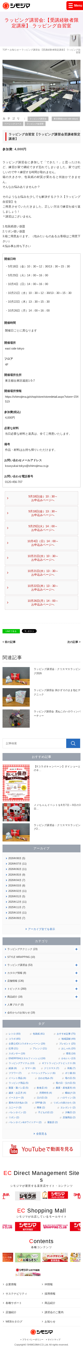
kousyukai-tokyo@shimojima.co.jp (26, 465)
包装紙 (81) (39, 1033)
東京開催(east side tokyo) (66, 119)
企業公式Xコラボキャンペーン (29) (27, 1043)
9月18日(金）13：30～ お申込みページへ (43, 513)
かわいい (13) (68, 1058)
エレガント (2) (67, 1107)
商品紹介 (50, 1302)
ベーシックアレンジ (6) (43, 1073)
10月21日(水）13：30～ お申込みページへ (43, 572)
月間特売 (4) (45, 1092)
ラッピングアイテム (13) (21, 1063)
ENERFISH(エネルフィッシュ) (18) (27, 1058)
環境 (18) (70, 1053)
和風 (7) (71, 1068)
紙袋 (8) (13, 1068)
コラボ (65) (14, 1038)
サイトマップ (54, 1339)
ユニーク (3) (15, 1107)
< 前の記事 (9, 641)
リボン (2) (14, 1117)
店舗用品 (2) (69, 1117)
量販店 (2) (52, 1122)
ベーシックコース (12, 124)
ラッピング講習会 (38, 119)
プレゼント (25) (67, 1043)
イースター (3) (16, 1097)
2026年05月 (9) (16, 874)
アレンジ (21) (40, 1048)
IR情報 (49, 1284)
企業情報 (11, 1284)
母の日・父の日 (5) (65, 1083)
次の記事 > (73, 641)
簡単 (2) (41, 1107)
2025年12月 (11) (17, 901)
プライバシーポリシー (32, 1339)
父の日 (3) (42, 1097)
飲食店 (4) (42, 1087)
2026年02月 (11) (17, 891)
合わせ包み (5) (45, 1078)
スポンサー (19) (17, 1053)
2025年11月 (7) (16, 907)
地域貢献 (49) (68, 1038)
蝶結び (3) (70, 1092)
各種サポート (14, 1302)
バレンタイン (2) (17, 1112)
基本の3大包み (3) (18, 1102)
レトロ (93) (14, 1033)
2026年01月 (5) (16, 896)
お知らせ (14, 49)
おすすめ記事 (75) (66, 1033)
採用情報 (50, 1293)
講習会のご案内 (54, 1312)
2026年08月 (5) (16, 858)
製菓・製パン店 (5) (18, 1087)
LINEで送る (11, 631)
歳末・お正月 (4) (17, 1092)
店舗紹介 (11, 1312)
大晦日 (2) (70, 1112)
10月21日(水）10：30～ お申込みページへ (43, 558)
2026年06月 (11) (17, 869)
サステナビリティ (16, 1293)
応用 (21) (13, 1048)
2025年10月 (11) (17, 912)
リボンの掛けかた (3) (64, 1102)
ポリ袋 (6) (70, 1073)
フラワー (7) (15, 1073)
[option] (55, 1195)
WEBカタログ (14, 1321)
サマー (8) (30, 1068)
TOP (5, 49)
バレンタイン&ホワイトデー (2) (25, 1122)
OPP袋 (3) (40, 1102)
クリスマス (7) (51, 1068)
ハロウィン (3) (67, 1097)
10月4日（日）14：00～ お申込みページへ (42, 543)
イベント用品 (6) (17, 1078)
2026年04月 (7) (16, 880)
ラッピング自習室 (35, 124)
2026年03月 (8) (16, 885)
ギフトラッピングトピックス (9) (58, 1063)
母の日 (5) (70, 1078)
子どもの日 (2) (45, 1112)
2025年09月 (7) (16, 918)
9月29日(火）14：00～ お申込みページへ (43, 528)
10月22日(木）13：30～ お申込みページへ (43, 587)
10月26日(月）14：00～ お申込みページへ (43, 602)
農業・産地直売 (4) (65, 1087)
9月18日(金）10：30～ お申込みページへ (43, 498)
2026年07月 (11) (17, 863)
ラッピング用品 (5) (18, 1083)
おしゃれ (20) (68, 1048)
